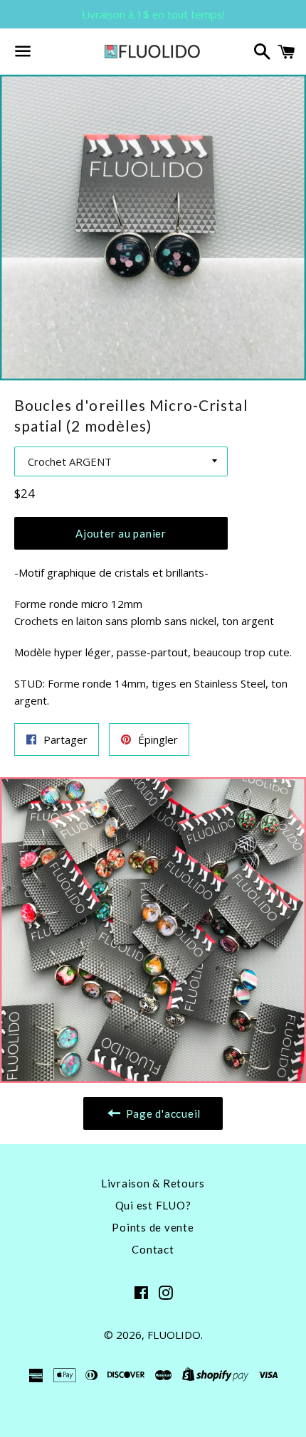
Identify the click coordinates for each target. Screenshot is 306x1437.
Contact (153, 1249)
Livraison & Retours (153, 1183)
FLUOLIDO (174, 1335)
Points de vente (153, 1227)
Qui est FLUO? (153, 1205)
